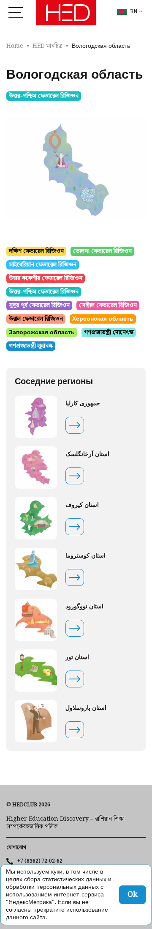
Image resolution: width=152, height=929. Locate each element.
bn (133, 12)
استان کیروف (82, 505)
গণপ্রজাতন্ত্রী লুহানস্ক (31, 346)
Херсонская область (102, 319)
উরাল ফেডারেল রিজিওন (36, 319)
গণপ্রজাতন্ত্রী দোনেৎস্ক (108, 332)
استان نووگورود (84, 606)
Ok (133, 894)
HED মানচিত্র (47, 46)
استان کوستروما (85, 556)
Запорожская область (42, 332)
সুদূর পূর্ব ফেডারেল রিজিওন (39, 305)
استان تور (77, 657)
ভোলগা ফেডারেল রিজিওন (102, 251)
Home (14, 46)
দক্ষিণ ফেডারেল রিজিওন (36, 251)
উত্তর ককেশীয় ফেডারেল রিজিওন (45, 278)
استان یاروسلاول (85, 708)
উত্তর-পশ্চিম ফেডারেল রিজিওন (44, 96)
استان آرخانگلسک (87, 454)
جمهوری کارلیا (82, 403)
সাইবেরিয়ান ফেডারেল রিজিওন (42, 264)
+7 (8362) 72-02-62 (39, 861)
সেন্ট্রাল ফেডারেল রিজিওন (108, 305)
